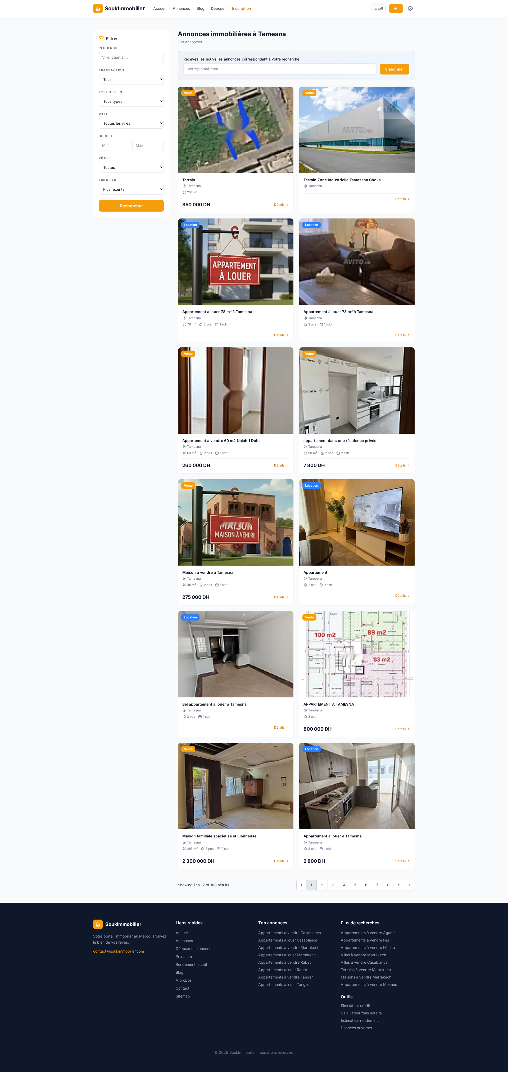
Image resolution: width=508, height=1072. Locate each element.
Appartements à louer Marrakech (287, 955)
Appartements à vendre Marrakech (288, 947)
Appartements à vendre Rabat (284, 962)
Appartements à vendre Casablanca (289, 932)
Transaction (111, 70)
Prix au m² (184, 956)
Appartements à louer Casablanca (287, 940)
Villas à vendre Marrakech (363, 955)
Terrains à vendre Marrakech (366, 969)
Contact (182, 988)
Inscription (241, 8)
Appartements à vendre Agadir (368, 932)
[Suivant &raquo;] (410, 885)
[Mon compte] (410, 8)
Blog (201, 8)
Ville (103, 114)
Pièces (105, 158)
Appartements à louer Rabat (282, 969)
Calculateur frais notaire (361, 1013)
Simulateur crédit (355, 1005)
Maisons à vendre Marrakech (366, 977)
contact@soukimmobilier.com (118, 951)
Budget (106, 136)
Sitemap (183, 996)
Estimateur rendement (360, 1020)
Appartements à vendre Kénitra (368, 947)
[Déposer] (396, 8)
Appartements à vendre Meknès (369, 984)
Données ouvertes (356, 1028)
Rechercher (131, 205)
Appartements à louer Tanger (283, 984)
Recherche (109, 48)
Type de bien (110, 92)
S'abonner (394, 69)
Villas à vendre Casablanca (364, 962)
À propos (184, 980)
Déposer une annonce (195, 948)
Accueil (159, 8)
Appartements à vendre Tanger (285, 977)
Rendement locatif (191, 964)
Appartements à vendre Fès (365, 940)
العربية (378, 8)
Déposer (218, 8)
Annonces (181, 8)
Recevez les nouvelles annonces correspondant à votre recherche (241, 59)
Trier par (107, 180)
